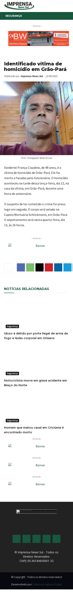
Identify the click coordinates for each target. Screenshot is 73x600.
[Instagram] (26, 539)
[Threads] (56, 539)
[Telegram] (67, 267)
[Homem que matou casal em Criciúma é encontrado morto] (36, 407)
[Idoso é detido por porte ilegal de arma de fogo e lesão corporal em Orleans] (36, 313)
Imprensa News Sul (31, 76)
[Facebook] (21, 267)
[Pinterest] (49, 267)
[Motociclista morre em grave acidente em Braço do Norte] (36, 360)
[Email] (39, 267)
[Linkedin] (58, 267)
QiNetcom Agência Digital (47, 584)
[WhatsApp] (30, 267)
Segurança (13, 15)
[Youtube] (46, 539)
